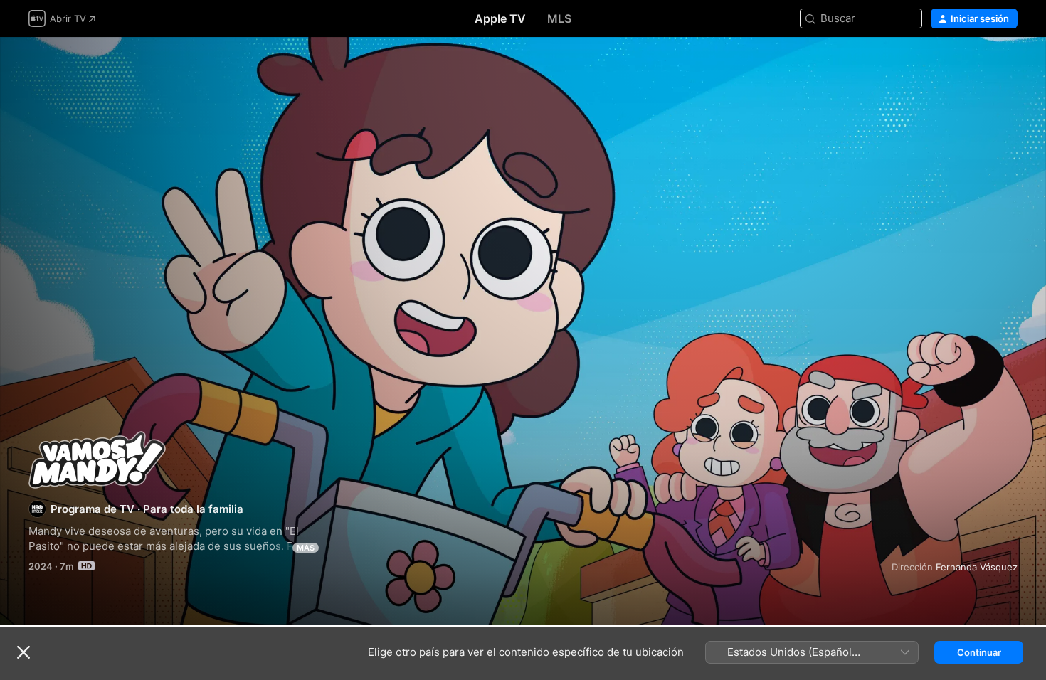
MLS (559, 18)
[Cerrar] (23, 652)
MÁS (306, 548)
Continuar (979, 652)
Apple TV (500, 18)
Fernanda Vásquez (977, 567)
